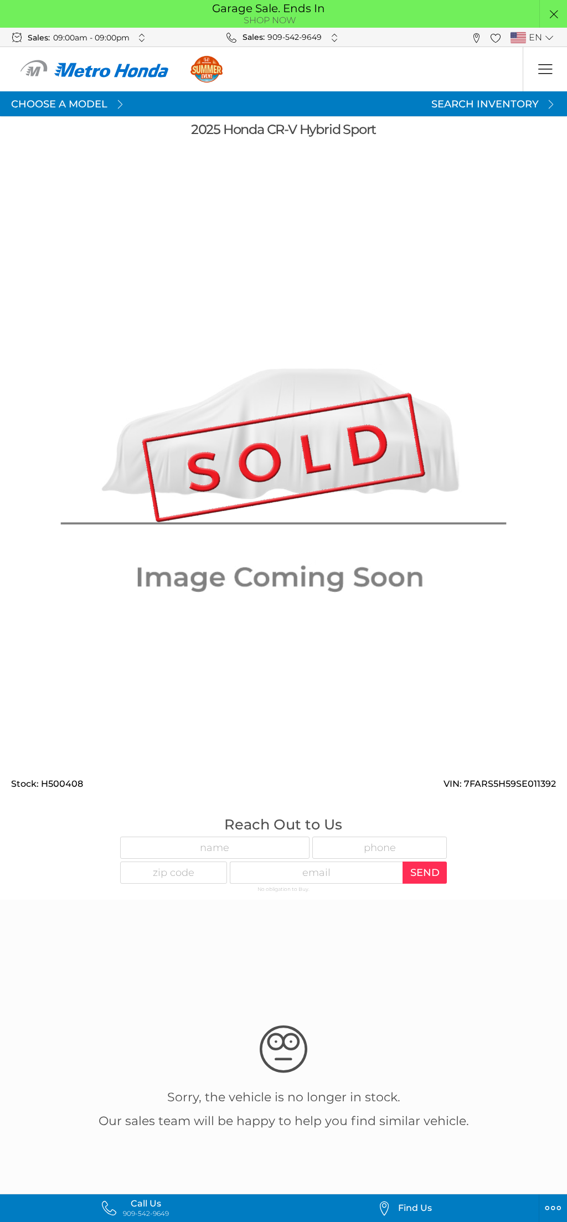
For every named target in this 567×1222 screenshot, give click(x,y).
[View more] (142, 37)
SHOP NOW (270, 20)
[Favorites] (495, 37)
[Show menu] (545, 69)
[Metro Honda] (95, 69)
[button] (553, 14)
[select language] (549, 37)
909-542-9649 (294, 37)
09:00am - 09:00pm (91, 38)
